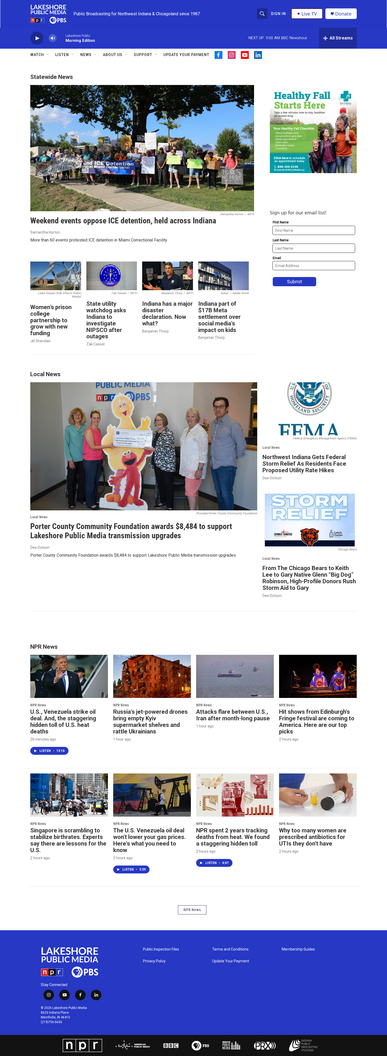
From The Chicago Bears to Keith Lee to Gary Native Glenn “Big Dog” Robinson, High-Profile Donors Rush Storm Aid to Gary (309, 578)
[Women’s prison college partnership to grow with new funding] (55, 276)
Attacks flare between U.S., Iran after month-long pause (233, 715)
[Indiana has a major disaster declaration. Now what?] (167, 276)
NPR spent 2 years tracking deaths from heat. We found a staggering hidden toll (233, 837)
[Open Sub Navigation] (48, 55)
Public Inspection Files (161, 949)
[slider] (61, 38)
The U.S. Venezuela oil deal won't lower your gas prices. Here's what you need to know (149, 840)
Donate (343, 14)
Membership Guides (298, 949)
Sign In (278, 14)
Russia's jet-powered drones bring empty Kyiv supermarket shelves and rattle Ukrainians (150, 721)
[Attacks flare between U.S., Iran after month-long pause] (235, 676)
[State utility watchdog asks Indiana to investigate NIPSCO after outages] (111, 276)
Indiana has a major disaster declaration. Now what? (167, 313)
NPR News (38, 705)
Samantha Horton (45, 232)
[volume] (52, 38)
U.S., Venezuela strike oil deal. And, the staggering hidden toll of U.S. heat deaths (63, 721)
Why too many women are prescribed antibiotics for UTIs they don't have (312, 837)
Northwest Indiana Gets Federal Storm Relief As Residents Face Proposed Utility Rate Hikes (304, 464)
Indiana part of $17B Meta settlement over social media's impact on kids (219, 316)
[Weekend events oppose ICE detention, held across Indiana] (142, 148)
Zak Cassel (95, 344)
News (86, 55)
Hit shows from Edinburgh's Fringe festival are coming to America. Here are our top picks (316, 721)
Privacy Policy (154, 961)
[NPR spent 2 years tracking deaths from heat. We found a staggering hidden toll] (235, 795)
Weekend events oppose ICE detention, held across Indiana (123, 220)
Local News (38, 517)
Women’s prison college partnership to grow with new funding (51, 320)
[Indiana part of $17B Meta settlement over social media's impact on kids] (223, 276)
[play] (37, 38)
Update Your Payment (186, 55)
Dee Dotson (39, 547)
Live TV (309, 14)
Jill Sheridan (40, 341)
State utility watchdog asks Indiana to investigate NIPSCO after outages (106, 320)
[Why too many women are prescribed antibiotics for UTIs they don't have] (318, 795)
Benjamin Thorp (155, 331)
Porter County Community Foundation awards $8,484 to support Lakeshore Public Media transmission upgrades (131, 531)
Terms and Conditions (230, 949)
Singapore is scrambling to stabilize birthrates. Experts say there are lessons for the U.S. (68, 840)
